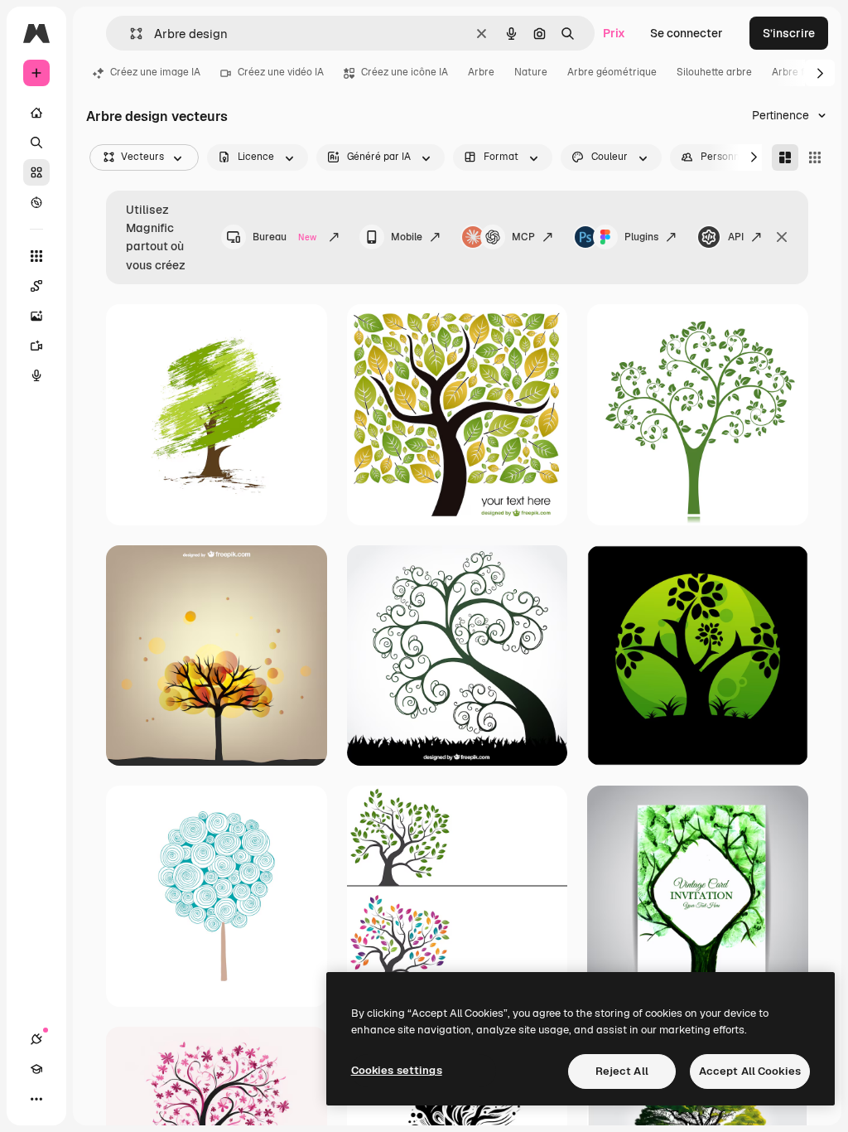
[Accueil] (36, 112)
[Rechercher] (36, 142)
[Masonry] (785, 157)
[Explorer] (36, 202)
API (736, 237)
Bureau (284, 237)
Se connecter (686, 33)
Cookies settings (396, 1070)
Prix (614, 33)
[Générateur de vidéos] (36, 345)
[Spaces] (36, 286)
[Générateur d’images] (36, 315)
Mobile (406, 237)
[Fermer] (781, 237)
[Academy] (36, 1069)
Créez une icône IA (404, 72)
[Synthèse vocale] (36, 375)
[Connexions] (36, 1039)
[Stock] (36, 172)
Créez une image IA (155, 72)
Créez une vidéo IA (281, 72)
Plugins (641, 237)
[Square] (815, 157)
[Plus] (36, 1099)
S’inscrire (789, 33)
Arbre (481, 72)
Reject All (621, 1071)
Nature (530, 72)
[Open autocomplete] (129, 33)
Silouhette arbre (714, 72)
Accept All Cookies (750, 1071)
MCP (523, 237)
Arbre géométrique (612, 72)
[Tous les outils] (36, 256)
